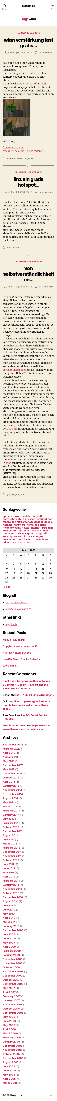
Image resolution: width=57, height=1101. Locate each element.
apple (6, 516)
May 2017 (8, 769)
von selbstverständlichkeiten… (28, 274)
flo (12, 52)
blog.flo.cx (28, 5)
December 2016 (12, 773)
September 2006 (13, 1012)
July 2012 (8, 839)
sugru (39, 536)
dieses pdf (31, 83)
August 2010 (10, 901)
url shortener (15, 542)
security (8, 536)
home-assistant (36, 524)
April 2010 (9, 917)
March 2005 (10, 1082)
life (8, 247)
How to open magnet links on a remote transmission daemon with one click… (26, 705)
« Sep (7, 586)
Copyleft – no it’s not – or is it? (20, 646)
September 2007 (13, 983)
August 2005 (11, 1062)
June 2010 (9, 909)
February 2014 (11, 810)
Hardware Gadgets (28, 33)
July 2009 (9, 934)
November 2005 (13, 1049)
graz (8, 462)
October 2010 (11, 893)
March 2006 (10, 1033)
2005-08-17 (26, 192)
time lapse (9, 539)
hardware (19, 524)
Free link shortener (14, 725)
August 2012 (10, 835)
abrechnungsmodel (14, 369)
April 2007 (9, 992)
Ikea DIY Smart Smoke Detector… (22, 659)
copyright (9, 519)
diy (25, 519)
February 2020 (12, 748)
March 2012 (10, 843)
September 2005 (13, 1058)
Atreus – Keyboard (13, 639)
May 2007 (9, 988)
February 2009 (12, 950)
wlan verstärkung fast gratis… (28, 43)
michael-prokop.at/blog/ (19, 609)
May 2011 (8, 872)
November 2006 (13, 1004)
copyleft (37, 516)
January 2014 (11, 814)
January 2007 (11, 1000)
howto (25, 527)
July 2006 (9, 1016)
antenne (11, 158)
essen (31, 519)
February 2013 (11, 823)
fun (14, 521)
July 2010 (9, 905)
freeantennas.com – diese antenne (23, 151)
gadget (38, 521)
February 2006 (12, 1037)
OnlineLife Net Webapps (28, 172)
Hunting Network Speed (17, 652)
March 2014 (10, 806)
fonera (7, 521)
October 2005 (11, 1054)
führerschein (25, 521)
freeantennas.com (13, 147)
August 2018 (10, 757)
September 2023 (13, 744)
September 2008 (13, 971)
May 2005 (9, 1074)
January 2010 (11, 926)
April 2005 (9, 1078)
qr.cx (30, 533)
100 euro (12, 428)
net (25, 158)
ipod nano (47, 527)
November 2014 (12, 790)
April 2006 (9, 1029)
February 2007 (12, 996)
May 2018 (9, 761)
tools (20, 539)
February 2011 (11, 880)
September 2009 (13, 930)
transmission (41, 539)
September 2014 (13, 794)
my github (11, 624)
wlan (30, 158)
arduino (15, 516)
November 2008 (13, 963)
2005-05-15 (26, 286)
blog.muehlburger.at (17, 602)
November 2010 (12, 889)
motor (6, 533)
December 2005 (13, 1045)
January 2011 (11, 884)
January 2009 (11, 955)
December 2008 (13, 959)
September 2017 (13, 765)
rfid (46, 533)
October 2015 (11, 777)
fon (50, 519)
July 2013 (9, 818)
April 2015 (9, 781)
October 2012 (11, 827)
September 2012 (13, 831)
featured (41, 519)
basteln (19, 158)
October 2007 (11, 979)
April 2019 (9, 752)
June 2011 (9, 868)
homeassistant (12, 527)
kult (15, 530)
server (18, 536)
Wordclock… (10, 665)
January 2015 (11, 785)
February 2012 (11, 847)
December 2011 (12, 851)
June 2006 (9, 1021)
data (18, 519)
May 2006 (9, 1025)
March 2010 (10, 922)
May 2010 (9, 913)
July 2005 (9, 1066)
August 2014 (10, 798)
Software (28, 536)
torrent (28, 539)
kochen (7, 530)
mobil (45, 530)
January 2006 (11, 1041)
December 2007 (12, 975)
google (48, 521)
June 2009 (9, 938)
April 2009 (9, 946)
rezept (39, 533)
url (4, 542)
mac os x (36, 530)
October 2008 (11, 967)
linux (26, 530)
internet (35, 527)
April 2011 (9, 876)
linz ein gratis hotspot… (28, 182)
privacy (21, 533)
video (27, 542)
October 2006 (11, 1008)
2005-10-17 (26, 52)
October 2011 (11, 860)
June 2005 (9, 1070)
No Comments (45, 52)
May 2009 (9, 942)
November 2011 (12, 856)
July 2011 (8, 864)
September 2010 (13, 897)
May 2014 (9, 802)
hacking (7, 524)
